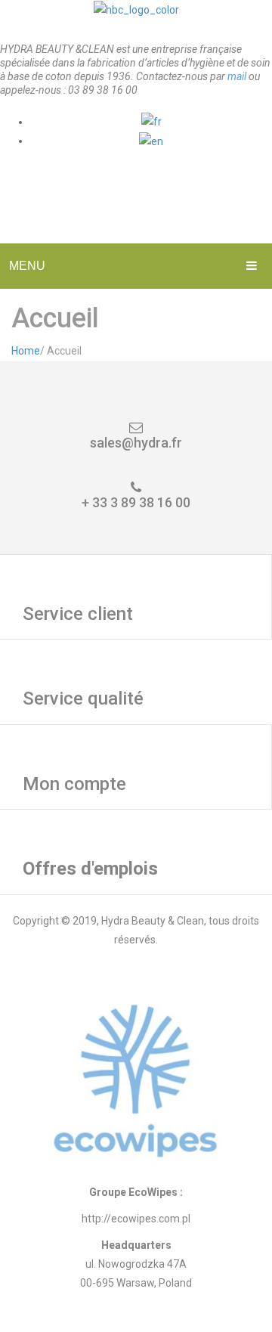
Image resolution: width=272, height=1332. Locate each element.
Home (25, 351)
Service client (78, 613)
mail (236, 76)
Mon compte (74, 784)
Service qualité (83, 698)
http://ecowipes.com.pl (136, 1219)
